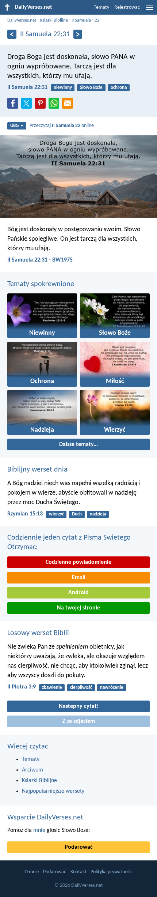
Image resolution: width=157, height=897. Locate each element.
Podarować (79, 847)
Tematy (101, 7)
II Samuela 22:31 (27, 87)
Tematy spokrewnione (40, 284)
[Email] (69, 105)
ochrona (119, 87)
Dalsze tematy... (78, 444)
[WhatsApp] (55, 103)
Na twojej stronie (78, 608)
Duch (77, 514)
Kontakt (78, 872)
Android (78, 593)
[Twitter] (28, 105)
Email (78, 578)
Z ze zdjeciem (78, 721)
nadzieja (98, 514)
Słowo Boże (91, 87)
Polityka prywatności (112, 872)
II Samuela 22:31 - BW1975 (40, 260)
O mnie (31, 872)
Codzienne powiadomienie (78, 562)
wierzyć (56, 514)
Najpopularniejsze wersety (53, 791)
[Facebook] (14, 105)
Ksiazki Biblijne (54, 20)
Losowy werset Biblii (38, 633)
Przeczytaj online (62, 125)
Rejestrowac (127, 7)
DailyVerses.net (21, 20)
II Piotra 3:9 (21, 687)
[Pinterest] (42, 105)
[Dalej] (78, 34)
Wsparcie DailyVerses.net (45, 817)
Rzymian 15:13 (25, 514)
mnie (39, 830)
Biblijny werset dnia (37, 469)
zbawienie (52, 687)
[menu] (149, 10)
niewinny (63, 87)
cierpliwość (81, 687)
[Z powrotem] (11, 34)
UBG (14, 125)
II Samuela (81, 20)
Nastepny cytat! (79, 706)
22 (97, 20)
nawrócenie (111, 687)
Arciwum (32, 770)
